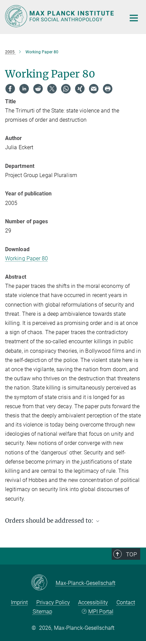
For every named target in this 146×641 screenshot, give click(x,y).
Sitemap (42, 611)
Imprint (19, 602)
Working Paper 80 (26, 258)
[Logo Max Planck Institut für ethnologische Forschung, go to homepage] (60, 16)
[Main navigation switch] (134, 18)
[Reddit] (38, 89)
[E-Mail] (94, 89)
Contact (125, 602)
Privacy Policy (53, 602)
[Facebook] (10, 89)
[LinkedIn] (24, 89)
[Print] (108, 89)
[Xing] (80, 89)
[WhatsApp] (66, 89)
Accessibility (93, 602)
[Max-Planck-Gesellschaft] (43, 583)
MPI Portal (100, 611)
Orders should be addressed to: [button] (50, 520)
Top (131, 554)
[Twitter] (52, 89)
